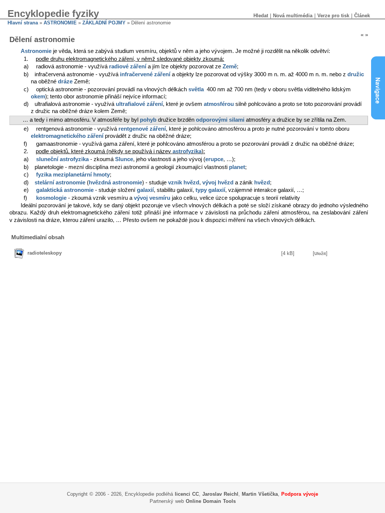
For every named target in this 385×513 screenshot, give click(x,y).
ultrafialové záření (139, 104)
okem (38, 97)
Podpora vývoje (299, 494)
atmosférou (219, 104)
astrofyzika (187, 151)
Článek (362, 15)
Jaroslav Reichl (220, 494)
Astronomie (36, 51)
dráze (65, 81)
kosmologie (51, 198)
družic (355, 74)
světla (196, 89)
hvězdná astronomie (115, 183)
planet (237, 167)
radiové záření (127, 66)
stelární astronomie (60, 183)
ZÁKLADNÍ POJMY (104, 23)
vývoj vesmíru (152, 198)
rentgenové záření (142, 129)
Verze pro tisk (333, 15)
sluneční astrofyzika (62, 159)
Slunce (124, 159)
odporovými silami (220, 120)
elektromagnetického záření (67, 136)
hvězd (262, 183)
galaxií (145, 190)
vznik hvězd (183, 183)
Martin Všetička (260, 494)
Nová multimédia (292, 15)
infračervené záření (145, 74)
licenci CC (187, 494)
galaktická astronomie (65, 190)
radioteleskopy (44, 253)
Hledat (260, 15)
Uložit (320, 253)
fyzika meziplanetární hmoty (73, 175)
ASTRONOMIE (60, 23)
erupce (214, 159)
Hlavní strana (23, 23)
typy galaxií (210, 190)
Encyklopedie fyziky (53, 13)
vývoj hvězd (217, 183)
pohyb (148, 120)
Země (230, 66)
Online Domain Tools (211, 501)
